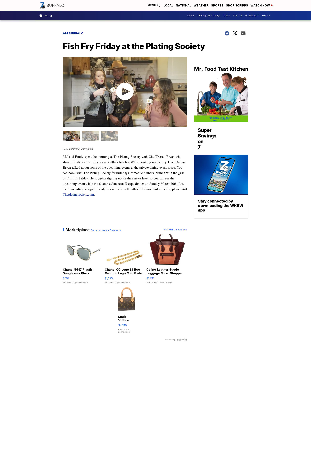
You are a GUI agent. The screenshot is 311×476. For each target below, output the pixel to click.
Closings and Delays (209, 15)
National (183, 5)
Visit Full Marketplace (175, 229)
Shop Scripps (237, 5)
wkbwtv (41, 15)
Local (168, 5)
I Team (190, 15)
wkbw (47, 15)
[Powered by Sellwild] (182, 339)
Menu (152, 5)
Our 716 (237, 15)
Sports (217, 5)
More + (266, 15)
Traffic (227, 15)
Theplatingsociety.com (78, 194)
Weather (201, 5)
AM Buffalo (73, 33)
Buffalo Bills (251, 15)
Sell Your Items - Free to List (106, 230)
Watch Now (261, 5)
